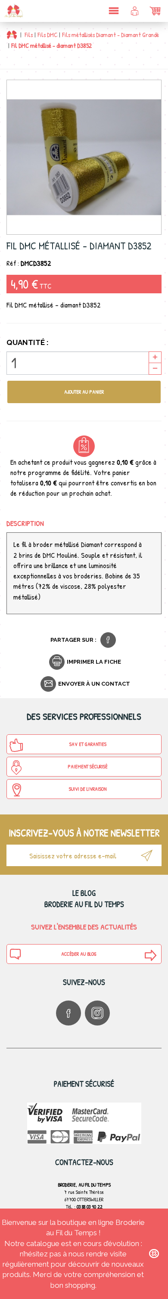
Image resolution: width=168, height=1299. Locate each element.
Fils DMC (47, 34)
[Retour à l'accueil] (11, 34)
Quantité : (27, 342)
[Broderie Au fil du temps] (13, 11)
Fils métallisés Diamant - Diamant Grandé (110, 34)
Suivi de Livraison (87, 788)
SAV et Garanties (87, 744)
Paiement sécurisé (88, 766)
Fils (29, 34)
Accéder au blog (78, 953)
